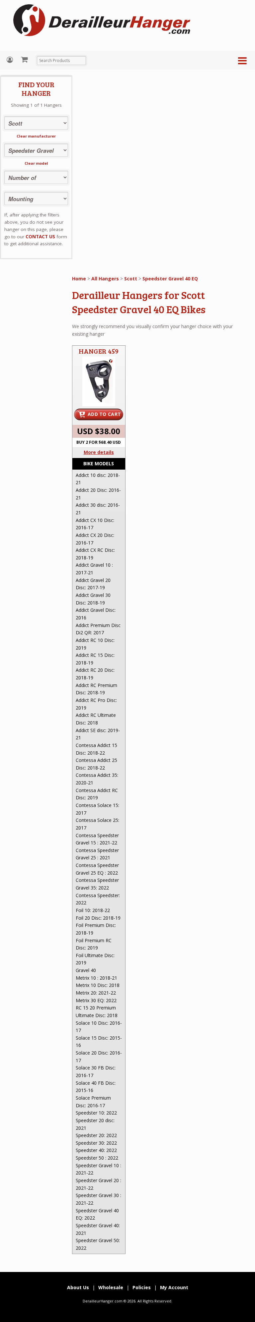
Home (79, 278)
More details (99, 452)
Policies (141, 1287)
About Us (78, 1287)
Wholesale (110, 1287)
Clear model (36, 163)
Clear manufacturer (36, 136)
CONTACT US (40, 237)
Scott (130, 278)
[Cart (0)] (25, 59)
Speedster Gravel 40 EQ (170, 278)
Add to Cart (104, 414)
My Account (11, 60)
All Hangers (105, 278)
